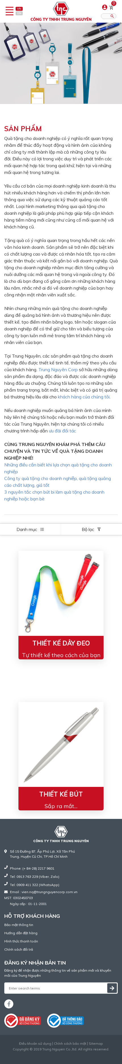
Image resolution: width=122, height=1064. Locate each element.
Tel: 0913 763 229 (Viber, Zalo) (34, 876)
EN (19, 13)
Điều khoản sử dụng (35, 1043)
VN (19, 8)
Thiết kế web (49, 1054)
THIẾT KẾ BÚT (61, 794)
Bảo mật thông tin (18, 925)
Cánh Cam (74, 1054)
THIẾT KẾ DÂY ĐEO (61, 643)
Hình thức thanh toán (21, 941)
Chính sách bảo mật (70, 1043)
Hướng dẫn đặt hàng (20, 933)
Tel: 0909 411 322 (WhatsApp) (34, 885)
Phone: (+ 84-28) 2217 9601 (32, 868)
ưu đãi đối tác (62, 431)
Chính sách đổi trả (18, 949)
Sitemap (96, 1043)
